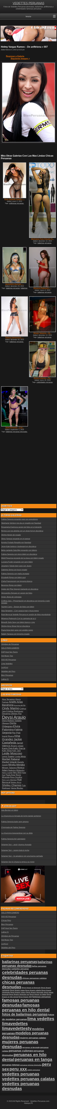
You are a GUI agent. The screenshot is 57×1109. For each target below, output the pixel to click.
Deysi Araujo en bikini (38, 994)
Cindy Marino (10, 708)
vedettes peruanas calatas (28, 1079)
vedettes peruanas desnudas (20, 1086)
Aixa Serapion (8, 699)
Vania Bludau (17, 788)
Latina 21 (5, 679)
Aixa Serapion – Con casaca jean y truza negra (20, 611)
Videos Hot (10, 806)
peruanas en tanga (33, 1059)
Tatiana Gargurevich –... (14, 337)
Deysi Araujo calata (17, 990)
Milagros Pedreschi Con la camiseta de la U (18, 619)
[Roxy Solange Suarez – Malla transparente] (14, 180)
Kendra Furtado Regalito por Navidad (16, 543)
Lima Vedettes (7, 664)
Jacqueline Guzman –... (14, 284)
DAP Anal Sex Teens (9, 652)
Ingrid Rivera (8, 736)
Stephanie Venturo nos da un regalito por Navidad (21, 523)
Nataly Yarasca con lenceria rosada (15, 634)
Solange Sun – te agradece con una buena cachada (22, 856)
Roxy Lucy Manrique (9, 780)
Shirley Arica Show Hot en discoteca (15, 626)
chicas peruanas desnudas (18, 984)
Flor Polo (16, 732)
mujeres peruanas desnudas (20, 1044)
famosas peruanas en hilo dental (26, 1007)
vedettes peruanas (20, 1074)
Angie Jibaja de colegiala (11, 597)
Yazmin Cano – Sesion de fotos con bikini (17, 607)
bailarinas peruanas (44, 243)
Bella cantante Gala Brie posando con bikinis (19, 550)
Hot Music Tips (7, 656)
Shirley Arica (16, 782)
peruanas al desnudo (31, 1048)
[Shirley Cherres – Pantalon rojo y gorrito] (42, 359)
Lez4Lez (4, 668)
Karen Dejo (7, 748)
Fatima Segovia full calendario (13, 839)
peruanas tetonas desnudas (31, 1065)
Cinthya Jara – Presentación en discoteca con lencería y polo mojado (25, 602)
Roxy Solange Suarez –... (14, 199)
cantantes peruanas (20, 969)
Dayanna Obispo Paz (12, 713)
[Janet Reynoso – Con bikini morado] (14, 406)
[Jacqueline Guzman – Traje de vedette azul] (14, 265)
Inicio (28, 16)
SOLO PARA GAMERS (10, 648)
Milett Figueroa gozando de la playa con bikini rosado (22, 558)
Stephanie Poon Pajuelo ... (42, 239)
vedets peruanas (33, 1070)
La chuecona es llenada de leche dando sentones (21, 816)
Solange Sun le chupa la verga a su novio (17, 862)
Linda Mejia (20, 756)
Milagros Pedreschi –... (42, 288)
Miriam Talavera (9, 767)
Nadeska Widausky (16, 770)
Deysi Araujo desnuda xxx (19, 994)
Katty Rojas (7, 751)
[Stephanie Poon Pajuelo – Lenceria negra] (42, 200)
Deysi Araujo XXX (25, 997)
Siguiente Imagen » (20, 58)
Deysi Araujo (14, 717)
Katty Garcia (19, 748)
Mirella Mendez (16, 764)
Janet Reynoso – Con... (14, 427)
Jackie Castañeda (12, 741)
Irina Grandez (11, 737)
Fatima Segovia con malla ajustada (15, 574)
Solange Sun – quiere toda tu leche (15, 850)
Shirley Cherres (11, 785)
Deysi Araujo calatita (33, 990)
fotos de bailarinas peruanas (25, 1014)
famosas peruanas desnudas (20, 1002)
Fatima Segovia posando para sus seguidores (19, 519)
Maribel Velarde (9, 762)
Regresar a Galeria (15, 56)
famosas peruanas (41, 997)
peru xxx (18, 1069)
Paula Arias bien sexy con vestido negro (17, 630)
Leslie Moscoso (12, 753)
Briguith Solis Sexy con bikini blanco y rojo (18, 622)
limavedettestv (17, 1028)
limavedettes (15, 1023)
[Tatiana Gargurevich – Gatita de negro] (14, 316)
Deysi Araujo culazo (18, 992)
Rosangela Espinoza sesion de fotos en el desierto (21, 527)
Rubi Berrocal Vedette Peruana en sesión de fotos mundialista (26, 615)
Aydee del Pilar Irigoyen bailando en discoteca (19, 589)
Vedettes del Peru (8, 671)
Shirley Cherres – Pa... (42, 378)
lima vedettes (40, 1018)
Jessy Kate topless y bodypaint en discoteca (18, 547)
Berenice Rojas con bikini (11, 585)
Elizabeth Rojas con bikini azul (13, 578)
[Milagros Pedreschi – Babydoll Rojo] (42, 267)
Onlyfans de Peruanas (10, 644)
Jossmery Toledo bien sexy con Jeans (16, 566)
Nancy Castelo (7, 773)
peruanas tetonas (11, 1065)
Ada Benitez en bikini (9, 810)
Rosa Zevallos (16, 777)
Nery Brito (17, 773)
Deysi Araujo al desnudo (31, 988)
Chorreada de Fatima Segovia (13, 827)
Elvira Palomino (11, 728)
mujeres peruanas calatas (33, 1038)
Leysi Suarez (8, 756)
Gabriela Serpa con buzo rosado (14, 570)
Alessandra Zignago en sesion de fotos (16, 593)
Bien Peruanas (7, 675)
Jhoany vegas (17, 746)
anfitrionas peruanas (16, 203)
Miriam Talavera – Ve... (42, 333)
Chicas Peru (6, 921)
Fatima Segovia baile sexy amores (15, 822)
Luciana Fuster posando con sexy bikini (17, 562)
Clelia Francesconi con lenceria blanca (16, 581)
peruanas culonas (21, 1050)
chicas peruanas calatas (34, 978)
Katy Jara (16, 751)
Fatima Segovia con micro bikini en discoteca (19, 554)
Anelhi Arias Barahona (12, 703)
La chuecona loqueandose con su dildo (17, 833)
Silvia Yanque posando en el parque (15, 539)
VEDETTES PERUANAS (28, 3)
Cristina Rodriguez (14, 711)
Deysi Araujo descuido (35, 992)
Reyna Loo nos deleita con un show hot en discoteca (22, 531)
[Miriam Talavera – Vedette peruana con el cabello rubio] (42, 314)
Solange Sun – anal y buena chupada (16, 845)
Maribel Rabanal (11, 759)
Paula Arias (10, 775)
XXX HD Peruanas (8, 660)
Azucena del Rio (19, 705)
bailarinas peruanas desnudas (14, 289)
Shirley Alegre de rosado (11, 535)
